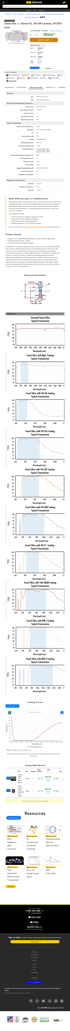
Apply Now (33, 982)
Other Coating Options (57, 31)
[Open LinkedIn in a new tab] (50, 1001)
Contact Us (41, 10)
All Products (8, 14)
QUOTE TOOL (33, 927)
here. (59, 227)
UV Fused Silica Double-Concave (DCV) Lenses (53, 14)
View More (10, 886)
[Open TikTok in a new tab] (62, 1001)
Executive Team (34, 954)
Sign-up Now (35, 942)
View (37, 186)
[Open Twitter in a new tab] (37, 1001)
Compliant (39, 183)
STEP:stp (26, 75)
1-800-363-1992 (33, 910)
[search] (35, 6)
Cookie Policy (16, 993)
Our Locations (34, 957)
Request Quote (40, 61)
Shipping (34, 964)
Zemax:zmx (22, 78)
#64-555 (40, 778)
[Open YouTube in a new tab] (43, 1001)
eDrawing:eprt (34, 78)
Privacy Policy (8, 993)
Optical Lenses (21, 14)
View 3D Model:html (14, 75)
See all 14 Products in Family (32, 17)
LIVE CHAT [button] (36, 917)
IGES (60, 75)
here (46, 801)
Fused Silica (39, 129)
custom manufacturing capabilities (33, 227)
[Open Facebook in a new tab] (31, 1001)
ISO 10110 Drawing (50, 75)
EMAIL (36, 922)
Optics (14, 14)
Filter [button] (10, 818)
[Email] (41, 17)
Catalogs (34, 977)
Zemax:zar (11, 78)
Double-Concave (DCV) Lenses (33, 14)
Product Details (21, 87)
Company (34, 952)
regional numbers (36, 913)
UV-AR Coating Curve (12, 706)
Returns (34, 967)
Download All (12, 81)
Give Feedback (34, 972)
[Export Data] (62, 712)
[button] (42, 17)
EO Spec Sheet (55, 78)
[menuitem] (4, 2)
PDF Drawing (37, 75)
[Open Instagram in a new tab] (56, 1001)
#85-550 (40, 791)
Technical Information (36, 87)
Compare (48, 68)
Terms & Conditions (25, 993)
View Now (15, 845)
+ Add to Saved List (34, 68)
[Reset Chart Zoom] (9, 712)
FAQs (34, 969)
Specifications (9, 87)
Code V (44, 78)
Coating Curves (50, 87)
